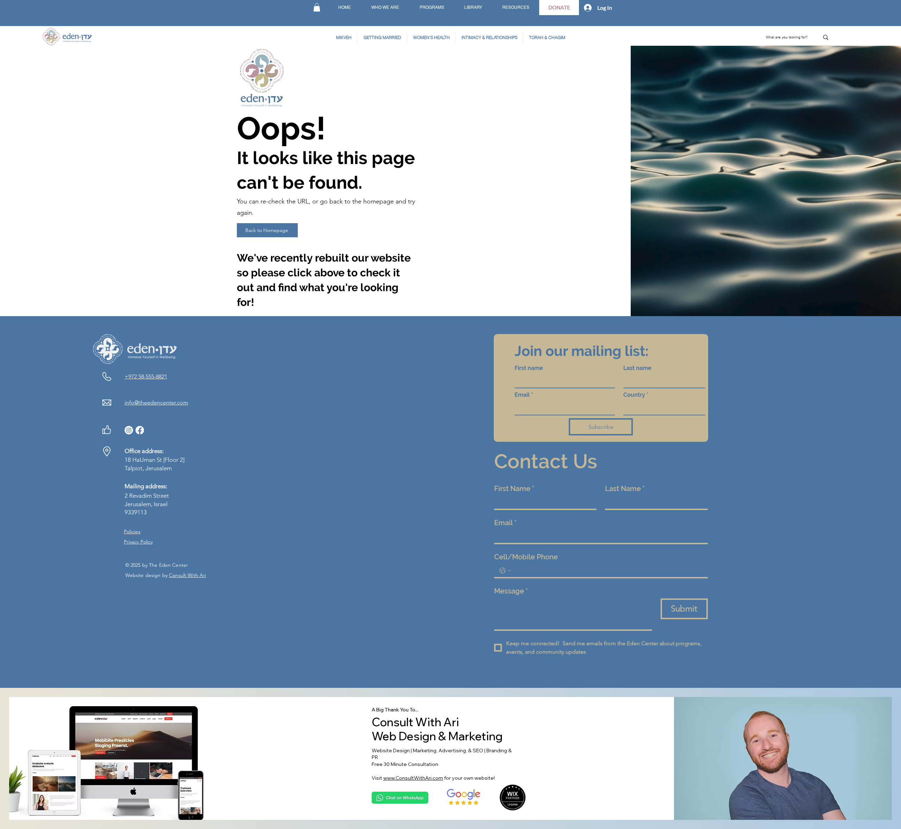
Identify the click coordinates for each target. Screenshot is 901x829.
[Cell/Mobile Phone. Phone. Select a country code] (505, 570)
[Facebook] (140, 430)
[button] (316, 7)
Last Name (625, 488)
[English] (286, 7)
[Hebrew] (302, 7)
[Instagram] (129, 430)
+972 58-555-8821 (146, 376)
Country (636, 394)
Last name (637, 368)
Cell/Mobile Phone (526, 557)
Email (524, 394)
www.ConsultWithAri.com (413, 778)
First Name (514, 488)
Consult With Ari (187, 575)
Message (511, 591)
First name (529, 368)
